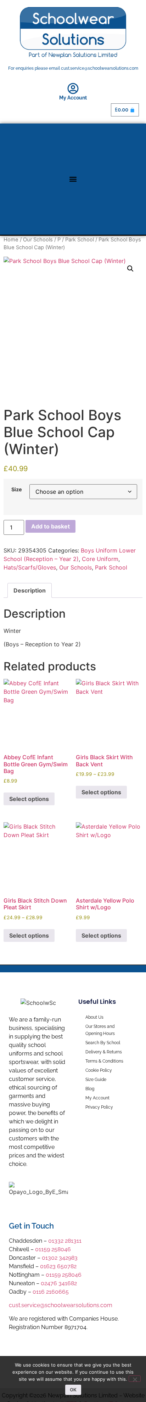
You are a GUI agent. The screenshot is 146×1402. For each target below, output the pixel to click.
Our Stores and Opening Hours (100, 1030)
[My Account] (73, 88)
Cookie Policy (98, 1070)
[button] (73, 179)
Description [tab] (29, 590)
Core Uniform (100, 558)
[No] (135, 1378)
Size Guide (95, 1079)
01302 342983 (60, 1257)
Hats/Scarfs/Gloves (30, 567)
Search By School (102, 1042)
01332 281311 (65, 1240)
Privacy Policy (99, 1107)
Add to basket (50, 526)
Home (11, 239)
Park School (79, 239)
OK (73, 1389)
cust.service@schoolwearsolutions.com (60, 1305)
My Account (73, 98)
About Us (94, 1017)
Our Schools (38, 239)
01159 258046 (53, 1249)
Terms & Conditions (104, 1061)
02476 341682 (59, 1283)
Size (16, 489)
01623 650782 (58, 1266)
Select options (29, 798)
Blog (89, 1088)
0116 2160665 (51, 1291)
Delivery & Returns (103, 1051)
